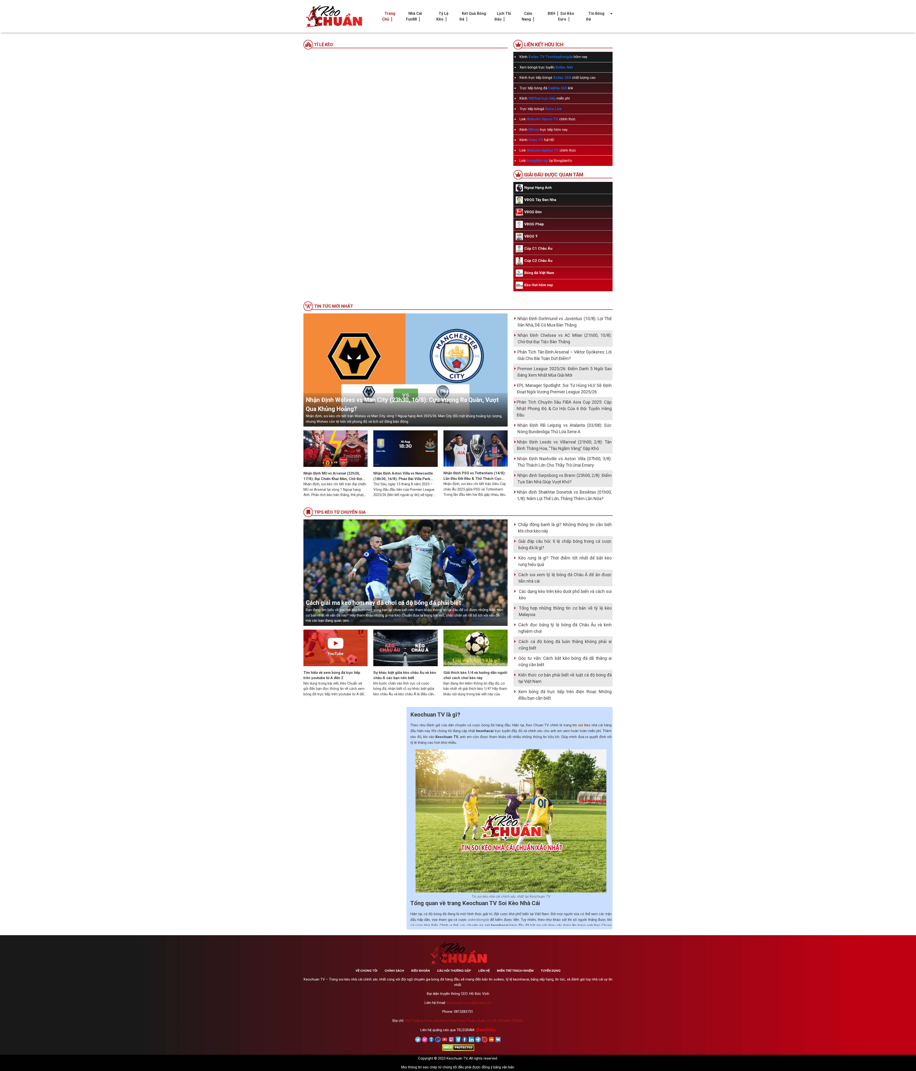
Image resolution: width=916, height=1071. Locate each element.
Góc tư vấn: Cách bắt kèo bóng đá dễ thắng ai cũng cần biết (565, 661)
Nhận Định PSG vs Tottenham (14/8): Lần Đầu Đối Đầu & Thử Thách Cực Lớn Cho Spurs (474, 476)
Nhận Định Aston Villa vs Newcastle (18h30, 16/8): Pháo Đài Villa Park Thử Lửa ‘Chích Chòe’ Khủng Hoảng (403, 476)
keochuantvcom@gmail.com (469, 1003)
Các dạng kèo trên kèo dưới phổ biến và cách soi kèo (565, 594)
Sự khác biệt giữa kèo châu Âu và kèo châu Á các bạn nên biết (404, 675)
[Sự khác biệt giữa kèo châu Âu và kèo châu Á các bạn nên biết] (405, 647)
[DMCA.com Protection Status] (458, 1047)
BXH (551, 13)
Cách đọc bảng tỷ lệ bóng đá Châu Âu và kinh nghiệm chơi (565, 628)
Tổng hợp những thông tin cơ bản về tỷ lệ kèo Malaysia (565, 611)
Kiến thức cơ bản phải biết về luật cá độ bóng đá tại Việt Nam (565, 678)
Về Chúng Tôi (366, 970)
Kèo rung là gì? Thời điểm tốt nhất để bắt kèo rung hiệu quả (565, 561)
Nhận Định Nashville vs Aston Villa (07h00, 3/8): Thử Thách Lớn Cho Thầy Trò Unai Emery (564, 462)
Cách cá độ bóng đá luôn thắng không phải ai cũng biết (565, 644)
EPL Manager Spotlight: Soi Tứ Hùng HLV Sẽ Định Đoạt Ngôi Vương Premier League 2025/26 (564, 388)
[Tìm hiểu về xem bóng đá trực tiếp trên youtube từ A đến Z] (335, 647)
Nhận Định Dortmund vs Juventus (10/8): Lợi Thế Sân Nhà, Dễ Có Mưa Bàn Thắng (564, 321)
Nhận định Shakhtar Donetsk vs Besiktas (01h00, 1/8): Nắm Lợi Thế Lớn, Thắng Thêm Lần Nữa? (564, 495)
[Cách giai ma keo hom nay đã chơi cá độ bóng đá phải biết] (405, 572)
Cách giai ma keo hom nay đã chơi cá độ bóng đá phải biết (383, 602)
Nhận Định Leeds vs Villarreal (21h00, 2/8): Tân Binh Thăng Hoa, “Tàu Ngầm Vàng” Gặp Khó (564, 445)
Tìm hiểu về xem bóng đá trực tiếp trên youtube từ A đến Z (331, 675)
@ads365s (486, 1029)
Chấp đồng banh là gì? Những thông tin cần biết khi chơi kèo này (565, 527)
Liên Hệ (484, 970)
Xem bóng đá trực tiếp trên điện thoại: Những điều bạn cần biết (565, 695)
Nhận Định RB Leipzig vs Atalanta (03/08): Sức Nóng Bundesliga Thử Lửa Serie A (564, 428)
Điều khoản (420, 970)
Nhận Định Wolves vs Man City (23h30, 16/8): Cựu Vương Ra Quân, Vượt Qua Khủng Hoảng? (402, 404)
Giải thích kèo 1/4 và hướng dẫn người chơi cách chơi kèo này (475, 675)
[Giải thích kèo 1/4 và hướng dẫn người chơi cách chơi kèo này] (475, 647)
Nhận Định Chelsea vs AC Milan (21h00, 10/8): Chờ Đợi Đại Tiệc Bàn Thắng (565, 338)
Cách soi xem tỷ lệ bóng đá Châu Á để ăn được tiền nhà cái (565, 578)
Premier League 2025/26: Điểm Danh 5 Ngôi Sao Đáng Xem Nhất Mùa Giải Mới (564, 372)
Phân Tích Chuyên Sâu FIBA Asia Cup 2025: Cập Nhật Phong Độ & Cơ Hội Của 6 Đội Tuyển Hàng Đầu (564, 408)
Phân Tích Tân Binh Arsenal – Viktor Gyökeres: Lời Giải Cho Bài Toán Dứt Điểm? (564, 355)
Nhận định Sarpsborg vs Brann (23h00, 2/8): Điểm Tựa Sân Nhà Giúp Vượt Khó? (564, 478)
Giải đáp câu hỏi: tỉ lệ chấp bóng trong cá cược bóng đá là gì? (565, 544)
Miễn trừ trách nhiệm (515, 970)
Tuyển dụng (551, 970)
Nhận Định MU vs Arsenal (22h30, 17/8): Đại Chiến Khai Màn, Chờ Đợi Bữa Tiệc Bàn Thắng (332, 476)
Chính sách (394, 970)
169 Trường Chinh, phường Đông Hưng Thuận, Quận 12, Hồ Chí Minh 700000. (464, 1020)
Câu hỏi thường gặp (454, 970)
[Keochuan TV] (333, 16)
